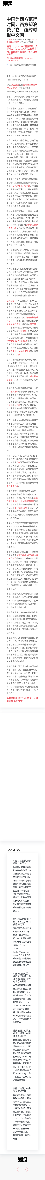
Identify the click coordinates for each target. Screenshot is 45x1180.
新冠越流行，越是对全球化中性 (22, 1089)
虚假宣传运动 (12, 486)
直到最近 (10, 300)
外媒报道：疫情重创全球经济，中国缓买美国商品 (22, 1033)
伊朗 (10, 405)
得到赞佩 (22, 331)
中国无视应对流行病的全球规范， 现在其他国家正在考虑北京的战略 (22, 977)
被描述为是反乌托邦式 (20, 351)
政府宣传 (14, 391)
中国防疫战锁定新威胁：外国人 (22, 862)
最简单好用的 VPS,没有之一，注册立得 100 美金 (22, 699)
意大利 (17, 405)
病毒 (10, 42)
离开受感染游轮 (21, 508)
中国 (33, 40)
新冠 (17, 42)
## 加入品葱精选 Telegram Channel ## (20, 59)
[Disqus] (22, 749)
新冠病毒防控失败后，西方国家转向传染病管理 (22, 922)
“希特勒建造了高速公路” (17, 341)
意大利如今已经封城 (21, 186)
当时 (18, 462)
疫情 (14, 42)
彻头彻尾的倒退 (13, 324)
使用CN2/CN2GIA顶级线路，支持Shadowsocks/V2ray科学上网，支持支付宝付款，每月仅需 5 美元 (22, 50)
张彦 (10, 40)
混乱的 (17, 354)
